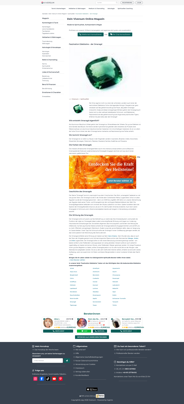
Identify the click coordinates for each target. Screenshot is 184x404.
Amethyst (96, 268)
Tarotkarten (46, 31)
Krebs (136, 238)
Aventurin (96, 271)
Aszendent (45, 54)
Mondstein (73, 291)
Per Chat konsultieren (121, 34)
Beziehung (45, 76)
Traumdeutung (47, 41)
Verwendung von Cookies (85, 364)
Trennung (45, 80)
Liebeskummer (47, 78)
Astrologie (45, 51)
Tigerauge (73, 305)
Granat (95, 281)
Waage (130, 238)
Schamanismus (47, 68)
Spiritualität (71, 13)
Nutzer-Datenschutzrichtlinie (86, 361)
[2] (82, 327)
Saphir (95, 298)
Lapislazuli (73, 288)
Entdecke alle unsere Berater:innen (92, 337)
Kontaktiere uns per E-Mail (126, 365)
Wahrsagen (46, 43)
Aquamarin (116, 268)
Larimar (95, 288)
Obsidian (96, 291)
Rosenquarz (97, 295)
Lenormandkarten (48, 29)
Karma (44, 64)
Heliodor (73, 285)
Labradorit (116, 285)
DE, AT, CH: (126, 369)
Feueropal (116, 278)
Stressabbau (46, 96)
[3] (116, 327)
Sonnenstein (97, 302)
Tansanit (115, 302)
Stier (74, 240)
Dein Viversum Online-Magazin (58, 13)
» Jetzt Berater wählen (77, 260)
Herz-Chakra (112, 236)
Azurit (115, 271)
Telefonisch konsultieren (91, 34)
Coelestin (96, 278)
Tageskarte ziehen (48, 33)
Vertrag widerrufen (82, 372)
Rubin (114, 295)
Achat (72, 268)
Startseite (44, 13)
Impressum (79, 368)
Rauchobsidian (75, 295)
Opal (114, 291)
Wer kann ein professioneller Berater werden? (133, 350)
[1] (48, 327)
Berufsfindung (47, 88)
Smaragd (73, 302)
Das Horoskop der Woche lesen (46, 350)
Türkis (115, 305)
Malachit (115, 288)
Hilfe (77, 353)
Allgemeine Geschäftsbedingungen (89, 357)
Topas (95, 305)
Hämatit (115, 281)
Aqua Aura (73, 271)
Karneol (95, 285)
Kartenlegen (46, 27)
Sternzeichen (46, 56)
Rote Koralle (74, 298)
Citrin (72, 278)
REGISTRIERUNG (127, 2)
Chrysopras (116, 275)
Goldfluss (73, 281)
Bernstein (96, 275)
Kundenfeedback (82, 375)
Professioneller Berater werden (128, 353)
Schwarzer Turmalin (119, 298)
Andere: (126, 372)
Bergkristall (74, 275)
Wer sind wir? (80, 350)
